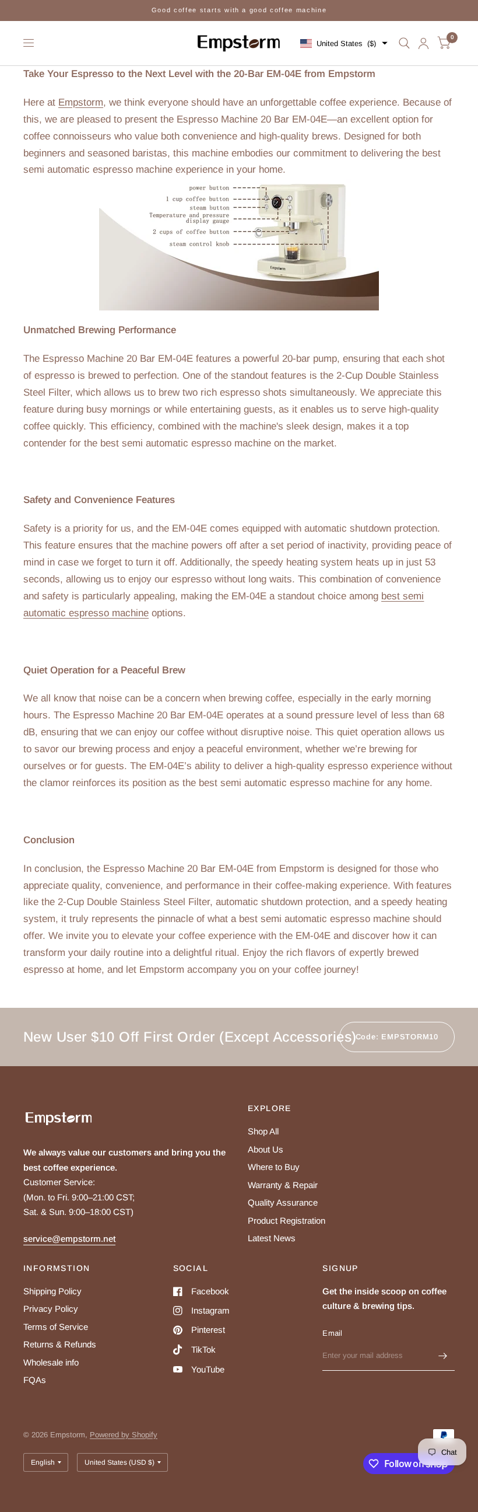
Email (332, 1333)
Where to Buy (274, 1167)
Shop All (263, 1131)
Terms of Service (55, 1327)
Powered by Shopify (123, 1434)
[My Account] (423, 43)
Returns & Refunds (59, 1344)
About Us (265, 1149)
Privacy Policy (50, 1309)
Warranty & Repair (283, 1185)
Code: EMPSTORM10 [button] (397, 1036)
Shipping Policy (52, 1291)
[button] (344, 43)
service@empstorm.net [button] (69, 1239)
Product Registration (286, 1220)
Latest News (272, 1238)
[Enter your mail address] (443, 1355)
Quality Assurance (283, 1202)
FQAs (34, 1380)
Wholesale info (51, 1362)
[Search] (404, 43)
